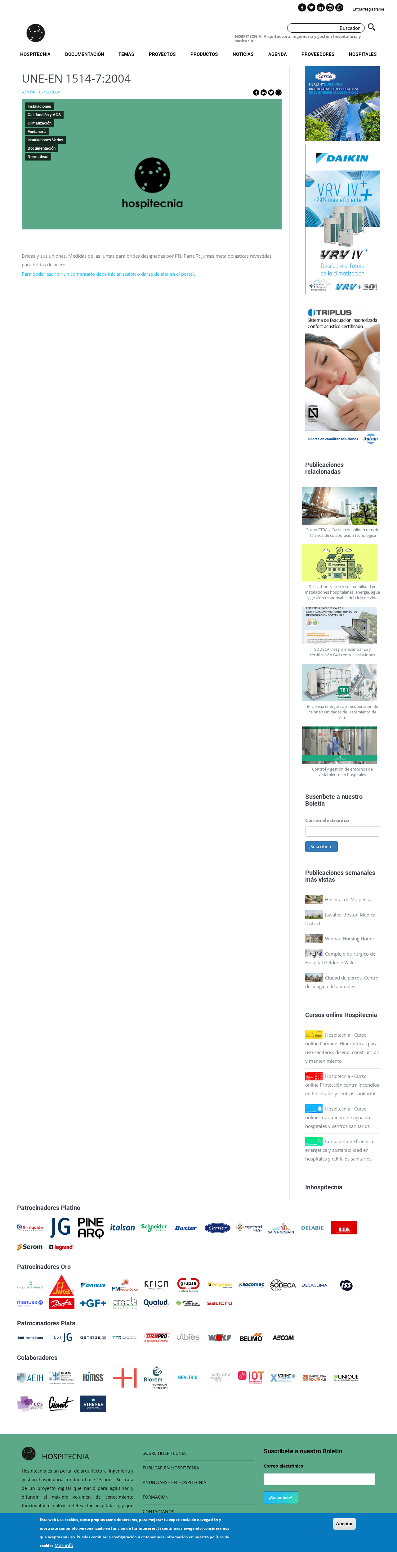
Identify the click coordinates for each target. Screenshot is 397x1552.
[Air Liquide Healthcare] (30, 1227)
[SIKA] (61, 1285)
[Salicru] (220, 1303)
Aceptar (344, 1523)
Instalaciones (39, 106)
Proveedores (318, 54)
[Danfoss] (61, 1303)
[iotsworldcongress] (251, 1377)
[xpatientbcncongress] (283, 1377)
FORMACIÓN (156, 1497)
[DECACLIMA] (315, 1285)
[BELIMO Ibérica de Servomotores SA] (251, 1337)
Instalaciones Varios (45, 140)
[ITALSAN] (123, 1227)
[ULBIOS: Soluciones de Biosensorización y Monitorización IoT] (188, 1337)
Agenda (277, 54)
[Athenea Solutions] (93, 1403)
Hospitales (363, 54)
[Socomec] (251, 1285)
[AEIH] (30, 1377)
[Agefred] (249, 1227)
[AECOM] (283, 1337)
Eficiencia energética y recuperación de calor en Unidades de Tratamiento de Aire (342, 712)
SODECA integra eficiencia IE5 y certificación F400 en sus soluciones (342, 652)
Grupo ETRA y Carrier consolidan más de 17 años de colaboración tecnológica (342, 532)
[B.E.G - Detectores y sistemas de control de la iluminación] (344, 1227)
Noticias (243, 54)
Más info (64, 1545)
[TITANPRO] (156, 1337)
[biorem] (156, 1377)
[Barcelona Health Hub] (314, 1377)
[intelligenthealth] (219, 1377)
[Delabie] (312, 1227)
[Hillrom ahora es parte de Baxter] (186, 1227)
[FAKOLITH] (188, 1303)
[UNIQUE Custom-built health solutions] (346, 1377)
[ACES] (30, 1403)
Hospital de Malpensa (348, 899)
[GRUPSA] (188, 1285)
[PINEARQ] (91, 1227)
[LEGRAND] (61, 1247)
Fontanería (37, 131)
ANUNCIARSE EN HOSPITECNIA (174, 1482)
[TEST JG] (61, 1337)
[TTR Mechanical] (125, 1337)
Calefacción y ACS (44, 115)
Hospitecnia (35, 54)
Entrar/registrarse (368, 9)
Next (384, 372)
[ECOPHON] (220, 1285)
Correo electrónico (327, 820)
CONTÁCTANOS (158, 1511)
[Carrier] (217, 1227)
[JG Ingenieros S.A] (60, 1227)
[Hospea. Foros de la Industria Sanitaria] (125, 1377)
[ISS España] (346, 1285)
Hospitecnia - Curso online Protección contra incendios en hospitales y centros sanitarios (342, 1085)
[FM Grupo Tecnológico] (125, 1285)
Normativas (38, 157)
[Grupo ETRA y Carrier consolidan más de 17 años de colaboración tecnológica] (342, 506)
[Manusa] (30, 1303)
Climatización (39, 123)
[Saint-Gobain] (281, 1227)
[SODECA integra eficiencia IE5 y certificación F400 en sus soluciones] (342, 625)
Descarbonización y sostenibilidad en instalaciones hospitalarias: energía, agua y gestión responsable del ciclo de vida (342, 592)
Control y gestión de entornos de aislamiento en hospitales (342, 771)
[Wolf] (220, 1337)
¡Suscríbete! (321, 846)
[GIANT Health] (61, 1403)
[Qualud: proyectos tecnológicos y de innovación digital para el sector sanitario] (156, 1303)
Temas (126, 54)
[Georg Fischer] (93, 1303)
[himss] (93, 1377)
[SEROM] (30, 1247)
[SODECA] (283, 1285)
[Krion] (156, 1285)
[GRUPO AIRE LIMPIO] (30, 1285)
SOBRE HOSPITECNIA (164, 1453)
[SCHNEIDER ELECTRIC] (154, 1227)
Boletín (315, 803)
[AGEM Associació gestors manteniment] (61, 1377)
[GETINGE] (93, 1337)
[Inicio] (35, 33)
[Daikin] (93, 1285)
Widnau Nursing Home (349, 938)
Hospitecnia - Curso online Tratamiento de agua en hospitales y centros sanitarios (337, 1117)
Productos (204, 54)
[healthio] (188, 1377)
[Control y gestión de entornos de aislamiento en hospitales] (342, 745)
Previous (300, 372)
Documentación (84, 54)
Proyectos (162, 54)
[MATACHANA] (30, 1337)
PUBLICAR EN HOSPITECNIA (171, 1468)
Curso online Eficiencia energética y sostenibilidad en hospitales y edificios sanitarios (339, 1150)
